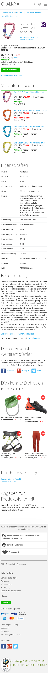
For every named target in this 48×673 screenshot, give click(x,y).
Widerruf (6, 603)
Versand (17, 57)
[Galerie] (9, 38)
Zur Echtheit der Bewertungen (26, 39)
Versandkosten (24, 529)
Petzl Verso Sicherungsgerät (12, 418)
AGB (2, 564)
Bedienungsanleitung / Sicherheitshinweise (17, 334)
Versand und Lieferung (10, 578)
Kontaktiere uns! (35, 338)
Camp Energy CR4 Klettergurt (11, 455)
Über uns (4, 596)
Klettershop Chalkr (10, 4)
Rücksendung (6, 584)
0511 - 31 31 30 (31, 661)
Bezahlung (5, 581)
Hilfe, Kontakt (7, 573)
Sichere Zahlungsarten (10, 609)
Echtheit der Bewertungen (11, 591)
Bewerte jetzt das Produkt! (11, 479)
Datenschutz (11, 564)
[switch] (5, 669)
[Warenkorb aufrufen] (40, 4)
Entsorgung (5, 587)
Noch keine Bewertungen (29, 37)
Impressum (21, 564)
